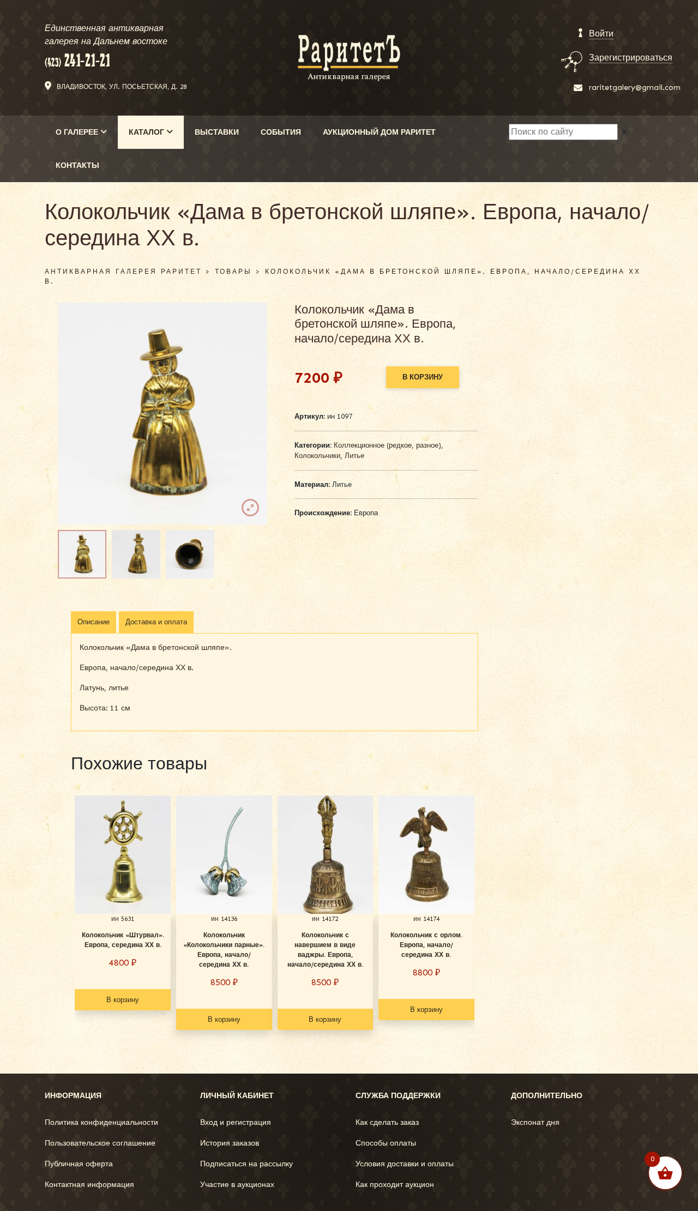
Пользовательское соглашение (100, 1143)
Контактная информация (89, 1184)
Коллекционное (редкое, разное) (387, 445)
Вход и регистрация (235, 1122)
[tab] (93, 622)
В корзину (422, 377)
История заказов (229, 1143)
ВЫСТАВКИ (217, 132)
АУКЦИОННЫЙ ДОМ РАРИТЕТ (379, 132)
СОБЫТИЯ (281, 132)
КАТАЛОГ (147, 132)
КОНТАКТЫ (77, 165)
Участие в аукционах (237, 1184)
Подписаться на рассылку (246, 1163)
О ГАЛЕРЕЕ (78, 132)
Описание (93, 622)
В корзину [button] (122, 1000)
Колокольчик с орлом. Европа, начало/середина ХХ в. (426, 945)
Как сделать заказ (387, 1122)
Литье (354, 455)
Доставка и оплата (156, 622)
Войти (601, 33)
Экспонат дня (535, 1122)
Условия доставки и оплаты (405, 1163)
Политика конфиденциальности (101, 1122)
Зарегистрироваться (630, 57)
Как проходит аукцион (395, 1184)
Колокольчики (317, 455)
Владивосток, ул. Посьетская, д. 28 (121, 87)
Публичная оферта (79, 1163)
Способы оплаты (386, 1143)
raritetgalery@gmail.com (635, 87)
